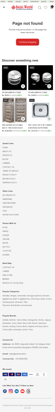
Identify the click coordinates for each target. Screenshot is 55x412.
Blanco (43, 2)
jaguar (6, 239)
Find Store (7, 275)
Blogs (5, 159)
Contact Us (8, 167)
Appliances (8, 207)
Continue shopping (27, 42)
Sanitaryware (9, 203)
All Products (9, 195)
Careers (6, 163)
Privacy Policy (10, 174)
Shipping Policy (10, 182)
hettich (6, 247)
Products (7, 155)
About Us (7, 151)
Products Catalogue (13, 283)
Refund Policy (9, 178)
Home (5, 147)
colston (7, 250)
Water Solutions (11, 214)
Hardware (7, 199)
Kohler (10, 2)
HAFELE (3, 2)
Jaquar (18, 2)
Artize (25, 2)
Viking (51, 2)
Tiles (5, 211)
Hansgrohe (34, 2)
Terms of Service (10, 171)
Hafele (5, 231)
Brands (6, 279)
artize (5, 243)
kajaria (6, 254)
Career (6, 271)
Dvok (5, 227)
